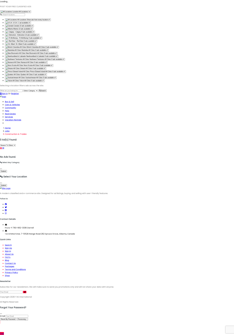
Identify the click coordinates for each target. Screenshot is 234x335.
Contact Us (10, 263)
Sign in (5, 93)
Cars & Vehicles (12, 104)
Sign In (8, 251)
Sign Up (8, 248)
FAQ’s (7, 257)
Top (2, 333)
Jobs (7, 131)
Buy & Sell (9, 101)
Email (2, 316)
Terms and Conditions (15, 269)
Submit (3, 171)
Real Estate (10, 113)
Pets (7, 110)
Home (8, 128)
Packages (9, 266)
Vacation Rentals (13, 120)
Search (43, 91)
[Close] (1, 168)
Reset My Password (8, 319)
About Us (9, 254)
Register (15, 93)
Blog (7, 260)
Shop (7, 275)
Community (10, 107)
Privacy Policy (11, 272)
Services (9, 116)
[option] (28, 19)
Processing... (22, 319)
